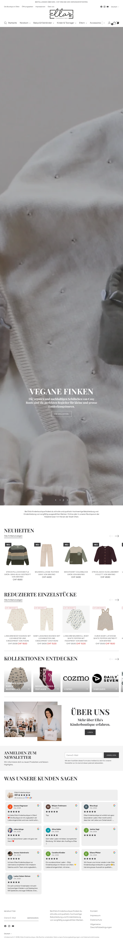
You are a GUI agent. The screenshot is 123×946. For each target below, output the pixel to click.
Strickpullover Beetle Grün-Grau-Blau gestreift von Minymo (17, 797)
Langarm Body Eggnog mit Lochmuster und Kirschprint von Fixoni (17, 861)
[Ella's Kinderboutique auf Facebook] (101, 7)
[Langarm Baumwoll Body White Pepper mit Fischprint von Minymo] (76, 842)
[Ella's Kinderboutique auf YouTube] (108, 7)
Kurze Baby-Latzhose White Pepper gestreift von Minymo (105, 861)
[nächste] (104, 23)
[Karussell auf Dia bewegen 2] (63, 723)
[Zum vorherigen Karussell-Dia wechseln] (55, 723)
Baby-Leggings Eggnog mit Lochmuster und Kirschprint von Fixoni (47, 861)
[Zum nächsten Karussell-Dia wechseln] (67, 723)
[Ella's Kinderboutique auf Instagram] (104, 7)
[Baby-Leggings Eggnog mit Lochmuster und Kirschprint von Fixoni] (46, 842)
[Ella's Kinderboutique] (61, 13)
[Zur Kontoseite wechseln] (108, 23)
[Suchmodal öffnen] (5, 23)
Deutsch (114, 7)
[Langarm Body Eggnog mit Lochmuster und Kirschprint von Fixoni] (17, 842)
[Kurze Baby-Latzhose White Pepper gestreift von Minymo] (105, 842)
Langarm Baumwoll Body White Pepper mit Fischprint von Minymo (76, 861)
